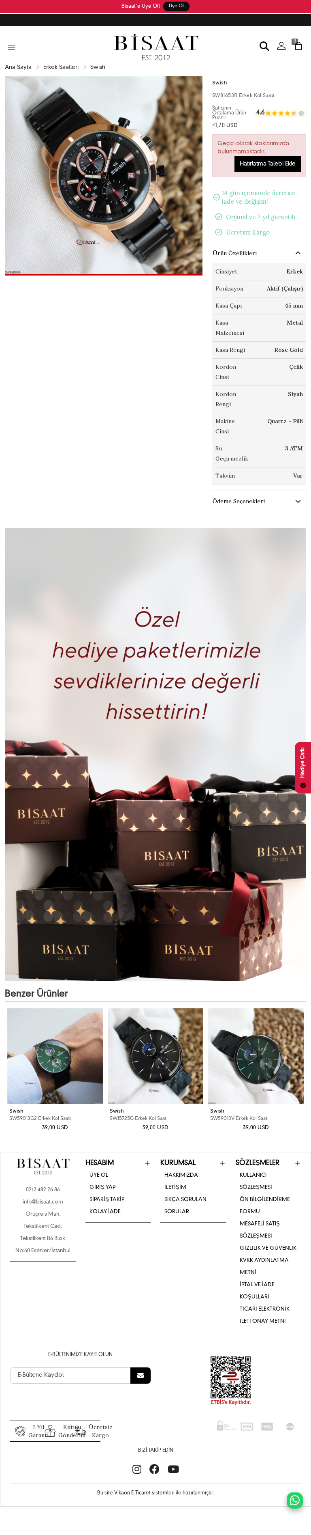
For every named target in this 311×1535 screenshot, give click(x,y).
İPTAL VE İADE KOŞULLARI (257, 1291)
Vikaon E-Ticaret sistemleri (144, 1493)
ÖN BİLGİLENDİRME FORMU (265, 1205)
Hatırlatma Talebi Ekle (268, 164)
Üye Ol (176, 6)
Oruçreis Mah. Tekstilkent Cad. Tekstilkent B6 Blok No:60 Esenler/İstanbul (42, 1232)
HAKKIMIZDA (181, 1175)
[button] (103, 275)
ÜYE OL (98, 1175)
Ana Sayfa (18, 67)
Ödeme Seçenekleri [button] (239, 501)
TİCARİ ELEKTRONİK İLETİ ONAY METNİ (265, 1315)
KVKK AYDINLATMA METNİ (264, 1266)
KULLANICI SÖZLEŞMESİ (256, 1181)
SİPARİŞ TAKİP (106, 1199)
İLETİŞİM (175, 1187)
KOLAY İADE (105, 1211)
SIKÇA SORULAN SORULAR (185, 1205)
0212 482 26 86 (43, 1190)
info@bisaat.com (43, 1202)
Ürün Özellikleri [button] (235, 253)
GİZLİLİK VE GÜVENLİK (268, 1248)
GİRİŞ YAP (102, 1187)
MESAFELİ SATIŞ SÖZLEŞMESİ (260, 1230)
